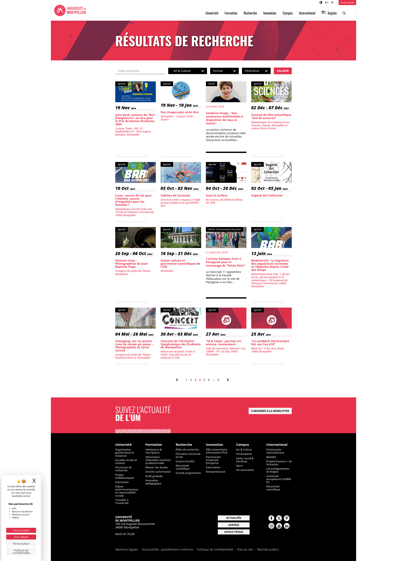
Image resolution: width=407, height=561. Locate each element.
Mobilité (271, 457)
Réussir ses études (156, 467)
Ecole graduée (153, 476)
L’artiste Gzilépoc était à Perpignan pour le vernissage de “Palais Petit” (225, 262)
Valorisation (213, 467)
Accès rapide (347, 2)
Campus (288, 12)
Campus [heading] (242, 445)
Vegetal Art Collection (267, 195)
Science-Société (185, 461)
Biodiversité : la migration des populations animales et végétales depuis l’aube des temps (270, 265)
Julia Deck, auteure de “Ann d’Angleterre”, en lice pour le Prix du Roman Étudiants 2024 (135, 119)
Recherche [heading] (184, 445)
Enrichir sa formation (158, 471)
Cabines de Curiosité (175, 195)
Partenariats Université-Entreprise (213, 460)
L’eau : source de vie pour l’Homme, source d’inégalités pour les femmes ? (133, 200)
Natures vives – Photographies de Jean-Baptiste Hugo (131, 263)
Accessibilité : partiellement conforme (167, 549)
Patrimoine (122, 482)
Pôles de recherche (187, 449)
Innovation (269, 12)
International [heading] (276, 445)
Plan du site (245, 549)
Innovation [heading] (214, 445)
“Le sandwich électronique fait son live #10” (270, 342)
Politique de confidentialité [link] (21, 552)
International (307, 12)
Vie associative (245, 470)
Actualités (233, 518)
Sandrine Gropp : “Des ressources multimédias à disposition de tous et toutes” (224, 118)
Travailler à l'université (121, 501)
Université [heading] (123, 445)
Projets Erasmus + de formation (279, 463)
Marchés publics (268, 549)
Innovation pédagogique (153, 482)
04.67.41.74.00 (124, 534)
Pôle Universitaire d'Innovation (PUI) (216, 451)
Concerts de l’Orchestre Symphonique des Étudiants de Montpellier (181, 344)
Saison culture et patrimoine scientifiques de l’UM (180, 263)
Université (212, 12)
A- (333, 2)
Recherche (250, 12)
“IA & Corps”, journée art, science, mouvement (224, 342)
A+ (327, 2)
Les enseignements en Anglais (277, 470)
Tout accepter (21, 530)
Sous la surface (217, 195)
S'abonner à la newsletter (270, 411)
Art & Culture (244, 449)
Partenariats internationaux (275, 451)
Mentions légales (126, 549)
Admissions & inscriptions (153, 451)
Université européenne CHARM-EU (278, 479)
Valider (283, 71)
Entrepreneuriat (215, 471)
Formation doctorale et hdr (188, 455)
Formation (231, 12)
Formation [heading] (153, 445)
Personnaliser (21, 543)
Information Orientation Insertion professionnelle (158, 460)
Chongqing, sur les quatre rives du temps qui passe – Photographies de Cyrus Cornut (134, 345)
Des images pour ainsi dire (180, 112)
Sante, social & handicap (245, 460)
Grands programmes (188, 473)
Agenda (233, 525)
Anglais (332, 12)
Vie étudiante (244, 454)
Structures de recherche (123, 469)
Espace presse (233, 532)
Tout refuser (21, 537)
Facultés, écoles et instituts (126, 461)
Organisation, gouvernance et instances (124, 452)
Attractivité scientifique (183, 467)
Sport (239, 465)
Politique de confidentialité (215, 549)
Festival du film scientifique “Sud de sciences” (271, 116)
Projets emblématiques (124, 476)
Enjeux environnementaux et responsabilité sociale (126, 491)
